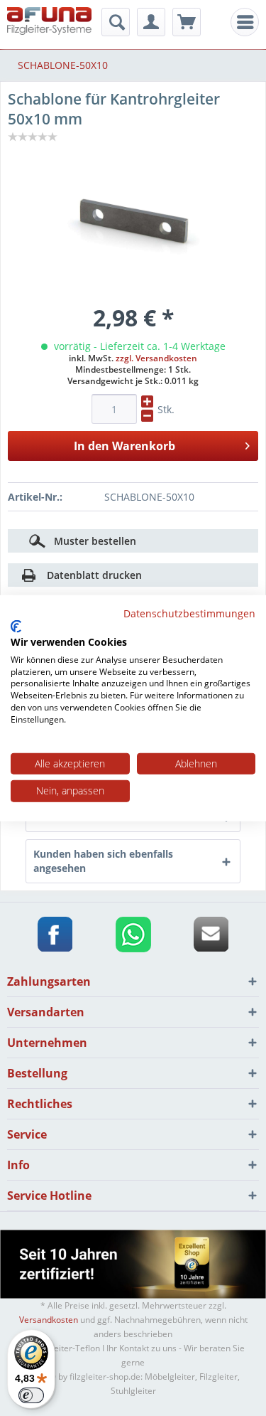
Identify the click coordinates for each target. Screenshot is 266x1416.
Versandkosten (48, 1320)
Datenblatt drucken (94, 575)
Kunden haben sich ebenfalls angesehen (103, 861)
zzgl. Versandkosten (156, 358)
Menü (248, 22)
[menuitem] (245, 22)
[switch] (31, 1395)
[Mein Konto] (151, 22)
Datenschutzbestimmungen (189, 612)
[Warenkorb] (186, 22)
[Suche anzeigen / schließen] (115, 22)
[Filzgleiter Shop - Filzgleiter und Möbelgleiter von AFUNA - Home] (49, 23)
